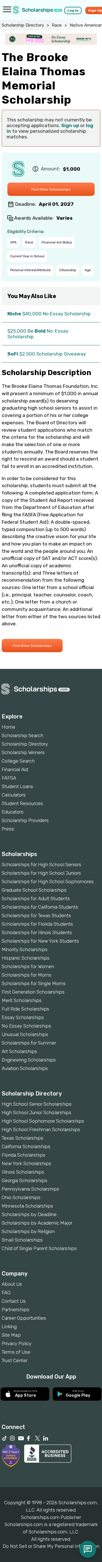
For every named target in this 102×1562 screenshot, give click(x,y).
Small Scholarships (22, 1240)
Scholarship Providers (25, 820)
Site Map (11, 1335)
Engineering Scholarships (29, 1060)
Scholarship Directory (23, 25)
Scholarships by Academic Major (37, 1223)
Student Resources (22, 803)
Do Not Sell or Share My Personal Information (51, 1546)
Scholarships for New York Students (40, 941)
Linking (9, 1326)
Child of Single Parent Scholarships (39, 1248)
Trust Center (14, 1360)
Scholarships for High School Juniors (41, 873)
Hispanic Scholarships (26, 958)
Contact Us (14, 1301)
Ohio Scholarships (21, 1197)
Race (57, 25)
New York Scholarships (26, 1163)
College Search (18, 761)
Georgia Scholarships (24, 1180)
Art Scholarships (19, 1051)
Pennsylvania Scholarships (30, 1189)
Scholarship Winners (23, 752)
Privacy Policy (16, 1343)
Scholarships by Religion (28, 1231)
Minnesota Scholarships (27, 1206)
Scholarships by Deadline (29, 1214)
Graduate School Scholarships (34, 890)
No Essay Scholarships (26, 1026)
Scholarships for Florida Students (37, 924)
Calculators (14, 795)
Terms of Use (16, 1352)
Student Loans (17, 786)
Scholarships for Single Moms (34, 983)
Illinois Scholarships (23, 1172)
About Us (12, 1284)
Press (8, 829)
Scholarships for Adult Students (36, 898)
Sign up (70, 125)
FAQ (6, 1292)
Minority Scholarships (25, 949)
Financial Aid (15, 769)
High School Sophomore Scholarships (43, 1121)
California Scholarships (26, 1146)
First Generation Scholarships (33, 992)
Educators (13, 812)
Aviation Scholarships (25, 1068)
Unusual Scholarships (25, 1034)
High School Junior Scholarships (36, 1112)
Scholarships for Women (28, 966)
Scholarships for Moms (27, 975)
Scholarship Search (22, 735)
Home (8, 727)
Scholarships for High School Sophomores (48, 881)
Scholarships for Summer (29, 1043)
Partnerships (15, 1309)
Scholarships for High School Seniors (41, 864)
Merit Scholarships (22, 1000)
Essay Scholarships (23, 1017)
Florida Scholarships (23, 1155)
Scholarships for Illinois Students (37, 932)
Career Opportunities (24, 1318)
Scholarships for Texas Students (36, 915)
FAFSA (9, 778)
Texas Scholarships (22, 1138)
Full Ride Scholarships (25, 1009)
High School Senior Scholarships (37, 1104)
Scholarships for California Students (40, 907)
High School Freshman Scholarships (41, 1129)
